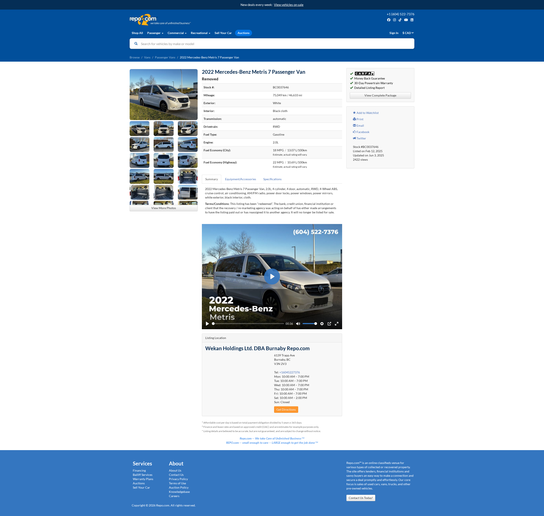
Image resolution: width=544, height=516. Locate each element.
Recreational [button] (199, 33)
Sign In (394, 33)
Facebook (362, 132)
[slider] (248, 324)
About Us (175, 470)
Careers (174, 496)
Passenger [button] (154, 33)
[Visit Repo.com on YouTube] (406, 19)
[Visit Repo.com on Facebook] (388, 19)
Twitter (361, 138)
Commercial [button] (176, 33)
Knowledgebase (179, 491)
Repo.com (200, 20)
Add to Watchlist (367, 113)
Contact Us (176, 474)
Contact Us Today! (361, 498)
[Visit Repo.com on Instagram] (394, 19)
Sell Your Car (223, 33)
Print (359, 119)
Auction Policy (178, 487)
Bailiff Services (142, 474)
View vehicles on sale (288, 5)
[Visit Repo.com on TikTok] (400, 19)
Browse (135, 57)
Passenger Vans (165, 57)
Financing (139, 470)
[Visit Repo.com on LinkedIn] (411, 19)
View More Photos (163, 208)
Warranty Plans (143, 479)
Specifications (272, 179)
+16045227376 (289, 372)
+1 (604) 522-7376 (400, 14)
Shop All (137, 33)
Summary (211, 179)
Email (360, 125)
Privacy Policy (178, 479)
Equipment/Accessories (240, 179)
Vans (147, 57)
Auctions (243, 33)
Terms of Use (177, 483)
